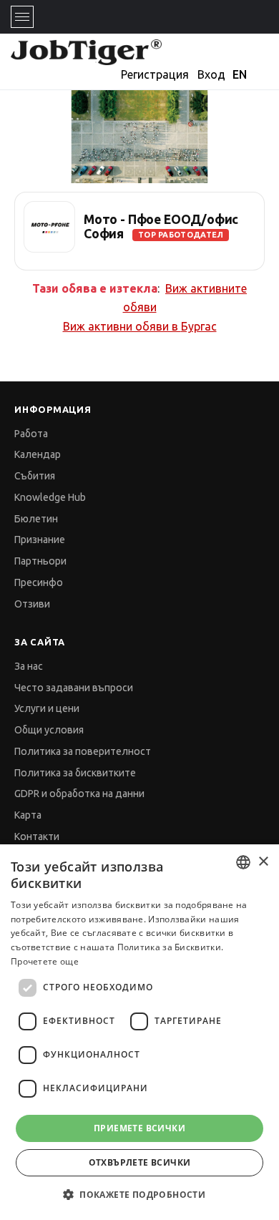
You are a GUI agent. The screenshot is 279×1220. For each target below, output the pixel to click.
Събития (34, 476)
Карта (27, 815)
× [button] (263, 862)
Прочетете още (45, 961)
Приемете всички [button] (139, 1128)
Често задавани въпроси (73, 687)
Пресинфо (38, 582)
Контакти (36, 836)
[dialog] (139, 1032)
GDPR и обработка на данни (79, 793)
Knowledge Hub (50, 497)
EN (239, 74)
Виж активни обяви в (140, 326)
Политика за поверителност (82, 751)
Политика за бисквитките (75, 773)
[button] (139, 1195)
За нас (28, 666)
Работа (31, 433)
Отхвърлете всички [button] (140, 1162)
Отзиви (32, 604)
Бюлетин (36, 518)
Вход (211, 74)
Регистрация (155, 74)
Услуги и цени (46, 708)
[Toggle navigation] (22, 17)
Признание (39, 539)
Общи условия (49, 730)
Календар (37, 454)
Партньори (40, 561)
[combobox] (243, 862)
